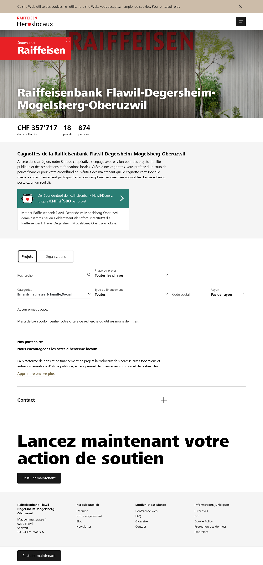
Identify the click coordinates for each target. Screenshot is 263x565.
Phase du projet (105, 270)
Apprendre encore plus (36, 374)
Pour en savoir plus (166, 6)
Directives (201, 511)
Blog (79, 521)
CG (196, 516)
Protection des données (210, 526)
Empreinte (201, 532)
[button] (241, 21)
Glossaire (141, 521)
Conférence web (146, 511)
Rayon (215, 289)
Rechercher (25, 275)
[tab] (27, 256)
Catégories (24, 289)
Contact (140, 526)
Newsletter (83, 526)
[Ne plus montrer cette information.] (241, 6)
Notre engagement (89, 516)
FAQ (138, 516)
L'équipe (82, 511)
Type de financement (109, 289)
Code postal (181, 294)
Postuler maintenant (39, 478)
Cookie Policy (203, 521)
